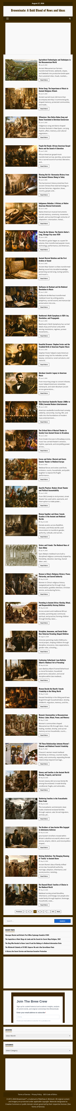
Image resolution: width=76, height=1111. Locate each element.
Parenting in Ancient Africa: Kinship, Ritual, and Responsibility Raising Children (21, 612)
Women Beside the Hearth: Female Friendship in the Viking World (21, 697)
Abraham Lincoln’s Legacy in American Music (21, 383)
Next (58, 912)
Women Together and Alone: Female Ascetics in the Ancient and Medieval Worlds (21, 525)
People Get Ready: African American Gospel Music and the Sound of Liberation (21, 156)
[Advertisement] (38, 39)
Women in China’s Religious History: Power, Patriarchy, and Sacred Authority (21, 584)
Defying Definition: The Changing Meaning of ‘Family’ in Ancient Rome (21, 866)
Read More (44, 80)
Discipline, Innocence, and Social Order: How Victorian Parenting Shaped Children (21, 641)
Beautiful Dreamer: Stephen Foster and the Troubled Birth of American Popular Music (21, 354)
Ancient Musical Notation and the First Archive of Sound (21, 268)
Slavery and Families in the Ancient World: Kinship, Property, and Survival (21, 781)
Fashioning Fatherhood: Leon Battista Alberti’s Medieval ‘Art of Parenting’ (21, 670)
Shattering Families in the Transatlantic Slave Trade (21, 808)
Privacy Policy (37, 1094)
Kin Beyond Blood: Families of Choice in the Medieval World (21, 894)
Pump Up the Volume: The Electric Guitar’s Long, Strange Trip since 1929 (21, 241)
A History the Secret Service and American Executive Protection (26, 951)
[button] (7, 18)
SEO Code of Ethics (50, 1094)
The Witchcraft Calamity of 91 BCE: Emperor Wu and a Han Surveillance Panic (29, 947)
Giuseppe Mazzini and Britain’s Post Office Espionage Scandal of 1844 (27, 935)
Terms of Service (24, 1094)
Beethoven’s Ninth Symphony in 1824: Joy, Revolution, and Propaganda (21, 325)
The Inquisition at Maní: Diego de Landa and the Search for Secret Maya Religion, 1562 (33, 939)
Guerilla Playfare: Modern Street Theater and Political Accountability (21, 496)
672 (53, 912)
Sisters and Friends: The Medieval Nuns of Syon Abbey (21, 555)
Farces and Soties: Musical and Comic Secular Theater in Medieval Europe (21, 469)
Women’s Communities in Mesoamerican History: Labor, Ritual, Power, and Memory (21, 725)
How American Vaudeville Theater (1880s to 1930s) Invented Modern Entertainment (21, 412)
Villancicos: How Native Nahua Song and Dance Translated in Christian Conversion (21, 127)
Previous (19, 912)
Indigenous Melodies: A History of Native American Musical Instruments (21, 213)
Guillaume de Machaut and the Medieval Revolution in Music (21, 297)
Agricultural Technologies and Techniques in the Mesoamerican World (21, 70)
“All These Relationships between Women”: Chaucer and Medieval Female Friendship (21, 753)
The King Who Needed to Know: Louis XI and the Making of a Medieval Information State (33, 943)
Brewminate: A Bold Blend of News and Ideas (38, 10)
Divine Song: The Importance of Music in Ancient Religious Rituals (21, 98)
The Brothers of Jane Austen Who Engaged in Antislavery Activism (21, 837)
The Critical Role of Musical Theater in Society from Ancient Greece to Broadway (21, 440)
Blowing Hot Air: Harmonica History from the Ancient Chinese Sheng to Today (21, 184)
